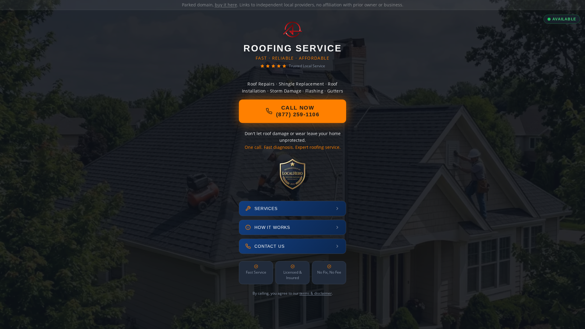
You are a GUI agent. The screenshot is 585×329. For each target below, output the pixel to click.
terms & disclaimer (316, 293)
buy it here (226, 5)
